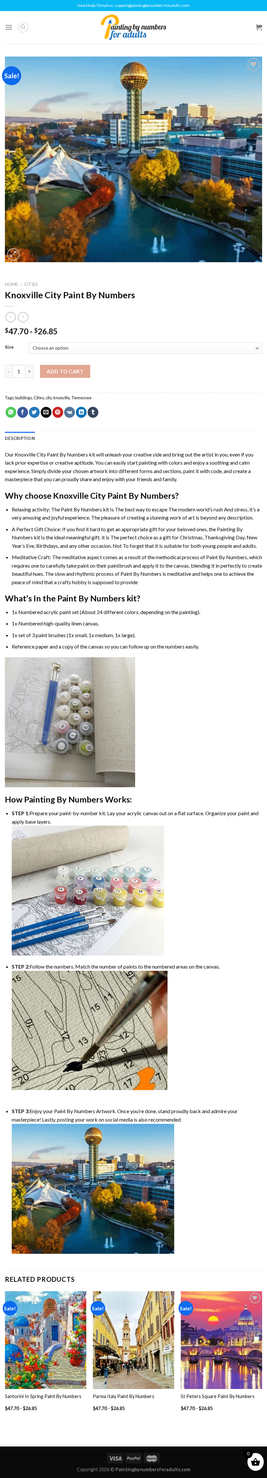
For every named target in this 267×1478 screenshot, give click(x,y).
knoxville (61, 397)
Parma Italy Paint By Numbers (123, 1396)
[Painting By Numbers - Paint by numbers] (133, 27)
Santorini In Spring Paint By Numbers (43, 1396)
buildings (23, 397)
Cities (31, 284)
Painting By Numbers (63, 799)
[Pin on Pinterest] (57, 412)
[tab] (20, 438)
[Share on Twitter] (34, 412)
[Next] (262, 1357)
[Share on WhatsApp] (11, 412)
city (49, 397)
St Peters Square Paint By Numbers (218, 1396)
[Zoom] (13, 254)
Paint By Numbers (81, 509)
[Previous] (5, 1357)
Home (11, 284)
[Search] (23, 27)
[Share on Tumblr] (93, 412)
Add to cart (65, 371)
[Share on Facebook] (22, 412)
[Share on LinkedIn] (81, 412)
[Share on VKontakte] (69, 412)
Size (9, 347)
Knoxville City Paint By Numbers (51, 454)
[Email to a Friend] (46, 412)
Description (20, 438)
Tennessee (81, 397)
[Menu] (9, 27)
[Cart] (259, 27)
